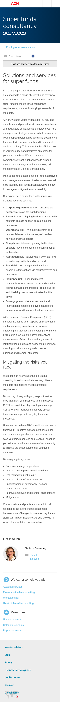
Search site (45, 3)
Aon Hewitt (18, 3)
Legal (7, 654)
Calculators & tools (13, 625)
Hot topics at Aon (12, 619)
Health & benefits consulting (18, 603)
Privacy (8, 662)
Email (11, 56)
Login (58, 3)
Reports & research (13, 630)
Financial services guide (18, 670)
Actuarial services (12, 586)
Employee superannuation (20, 47)
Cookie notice (12, 677)
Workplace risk (11, 597)
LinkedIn (35, 558)
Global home (12, 692)
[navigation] (30, 63)
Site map (9, 685)
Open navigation (4, 3)
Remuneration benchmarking (19, 592)
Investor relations (14, 647)
